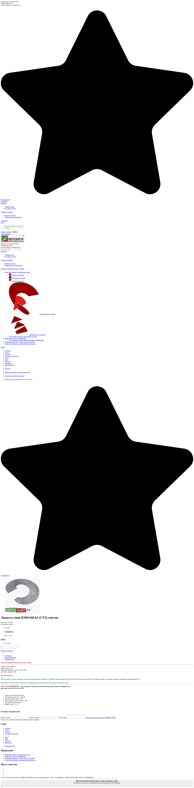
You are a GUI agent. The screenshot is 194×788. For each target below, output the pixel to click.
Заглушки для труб (30, 336)
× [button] (1, 786)
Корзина (19, 217)
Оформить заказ (10, 217)
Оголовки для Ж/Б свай (35, 340)
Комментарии (9, 659)
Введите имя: (5, 718)
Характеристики (10, 657)
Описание (8, 655)
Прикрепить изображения (95, 718)
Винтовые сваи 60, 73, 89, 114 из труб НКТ (20, 342)
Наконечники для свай (47, 314)
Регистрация (6, 234)
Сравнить (9, 651)
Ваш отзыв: (63, 718)
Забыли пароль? (6, 232)
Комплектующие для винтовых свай (17, 272)
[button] (3, 347)
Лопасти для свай (18, 275)
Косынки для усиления (37, 335)
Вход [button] (2, 222)
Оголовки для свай (18, 278)
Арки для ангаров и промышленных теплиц (20, 344)
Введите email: (35, 718)
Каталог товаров (6, 269)
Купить (3, 651)
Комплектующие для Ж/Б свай (15, 338)
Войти (15, 232)
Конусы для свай (17, 281)
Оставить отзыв (110, 718)
